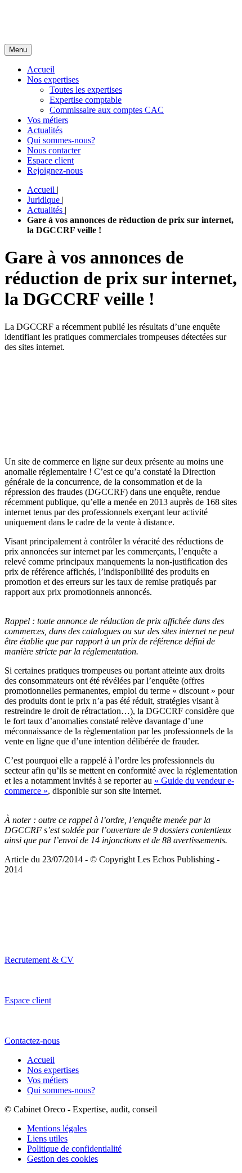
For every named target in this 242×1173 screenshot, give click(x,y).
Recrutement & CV (39, 960)
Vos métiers (47, 120)
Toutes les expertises (86, 89)
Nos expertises (53, 79)
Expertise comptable (86, 99)
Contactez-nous (32, 1040)
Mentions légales (57, 1128)
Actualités (44, 130)
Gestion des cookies (62, 1158)
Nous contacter (53, 150)
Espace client (50, 160)
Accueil (41, 69)
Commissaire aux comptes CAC (107, 110)
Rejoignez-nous (55, 170)
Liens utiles (47, 1138)
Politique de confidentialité (74, 1148)
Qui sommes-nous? (61, 140)
